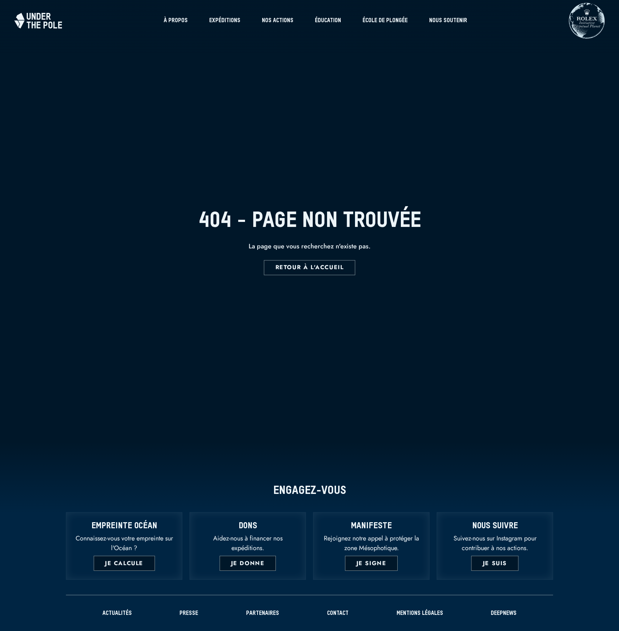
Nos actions (277, 21)
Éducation (328, 21)
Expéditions (224, 21)
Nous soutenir (448, 21)
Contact (338, 613)
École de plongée (385, 21)
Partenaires (262, 613)
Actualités (117, 613)
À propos (176, 21)
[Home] (38, 20)
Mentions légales (420, 613)
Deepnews (504, 613)
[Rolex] (587, 35)
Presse (188, 613)
